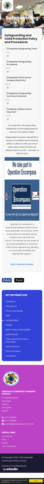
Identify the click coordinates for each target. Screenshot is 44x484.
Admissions (11, 301)
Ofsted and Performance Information (17, 340)
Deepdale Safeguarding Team (22, 48)
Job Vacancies (9, 446)
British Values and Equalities (18, 329)
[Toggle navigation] (39, 6)
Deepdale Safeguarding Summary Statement (19, 94)
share (7, 280)
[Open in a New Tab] (8, 56)
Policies (9, 325)
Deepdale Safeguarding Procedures (19, 63)
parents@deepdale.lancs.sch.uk (18, 424)
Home (13, 23)
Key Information (26, 23)
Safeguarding (12, 320)
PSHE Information (13, 351)
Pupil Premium (12, 334)
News (4, 439)
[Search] (32, 6)
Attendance (11, 306)
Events (5, 443)
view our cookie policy (17, 482)
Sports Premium (13, 346)
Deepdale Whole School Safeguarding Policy (19, 79)
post (20, 280)
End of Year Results (14, 311)
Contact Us (7, 436)
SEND (8, 315)
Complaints (11, 356)
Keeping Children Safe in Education (19, 110)
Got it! (36, 481)
